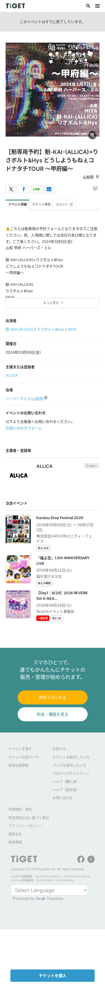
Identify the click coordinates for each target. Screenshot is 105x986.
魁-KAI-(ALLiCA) (19, 329)
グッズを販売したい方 (69, 765)
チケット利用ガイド (23, 757)
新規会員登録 (18, 765)
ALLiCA (12, 375)
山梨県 (88, 177)
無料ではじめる (52, 697)
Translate (54, 898)
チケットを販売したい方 (71, 757)
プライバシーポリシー (25, 826)
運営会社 (15, 834)
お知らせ (59, 749)
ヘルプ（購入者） (66, 782)
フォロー (91, 465)
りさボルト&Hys (50, 329)
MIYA (72, 329)
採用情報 (15, 842)
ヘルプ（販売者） (66, 790)
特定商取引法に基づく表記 (28, 818)
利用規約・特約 (20, 809)
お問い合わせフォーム (24, 428)
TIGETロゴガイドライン (71, 773)
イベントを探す (20, 749)
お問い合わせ (63, 798)
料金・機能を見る (52, 714)
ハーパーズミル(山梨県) (25, 398)
